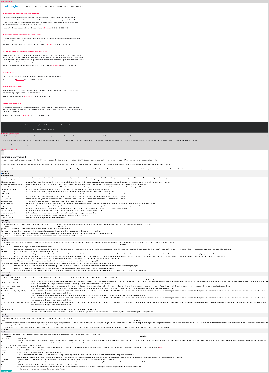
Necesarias (5, 173)
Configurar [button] (4, 149)
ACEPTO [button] (14, 149)
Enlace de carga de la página (10, 134)
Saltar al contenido (7, 2)
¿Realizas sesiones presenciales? (12, 86)
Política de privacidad (24, 125)
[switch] (1, 222)
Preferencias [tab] (5, 220)
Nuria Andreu (46, 28)
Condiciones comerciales (50, 125)
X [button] (267, 135)
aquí (174, 288)
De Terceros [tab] (4, 330)
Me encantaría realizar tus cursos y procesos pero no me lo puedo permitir (25, 51)
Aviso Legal (37, 125)
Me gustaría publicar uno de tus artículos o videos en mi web (21, 13)
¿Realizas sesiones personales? (12, 103)
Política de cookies (66, 125)
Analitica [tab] (3, 238)
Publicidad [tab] (4, 314)
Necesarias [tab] (4, 171)
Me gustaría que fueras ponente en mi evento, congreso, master (22, 34)
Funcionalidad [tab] (5, 273)
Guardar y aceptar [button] (6, 371)
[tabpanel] (134, 198)
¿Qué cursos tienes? (8, 72)
